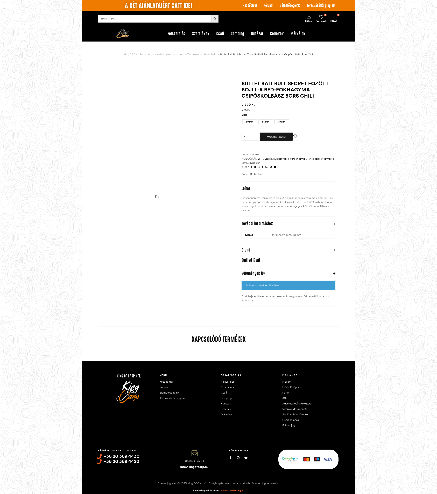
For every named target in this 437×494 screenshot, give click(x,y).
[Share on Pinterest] (271, 167)
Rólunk (268, 6)
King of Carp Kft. (129, 376)
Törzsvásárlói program (321, 6)
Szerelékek (227, 387)
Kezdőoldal (250, 6)
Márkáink (226, 414)
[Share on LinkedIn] (259, 167)
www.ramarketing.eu (232, 490)
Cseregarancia (291, 420)
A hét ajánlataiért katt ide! (158, 5)
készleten (255, 162)
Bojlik (260, 158)
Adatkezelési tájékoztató (297, 403)
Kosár (285, 392)
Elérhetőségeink (289, 6)
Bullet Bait (256, 174)
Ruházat (225, 403)
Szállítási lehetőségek (295, 414)
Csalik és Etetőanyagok (276, 158)
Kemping (226, 398)
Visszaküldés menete (295, 409)
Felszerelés (227, 381)
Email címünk (194, 461)
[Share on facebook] (251, 167)
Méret (244, 115)
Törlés (247, 110)
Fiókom (286, 381)
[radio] (249, 121)
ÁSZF (285, 398)
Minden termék (298, 158)
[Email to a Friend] (275, 167)
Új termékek (327, 158)
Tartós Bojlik (313, 158)
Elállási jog (288, 425)
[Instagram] (238, 457)
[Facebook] (230, 457)
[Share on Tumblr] (262, 167)
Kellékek (226, 409)
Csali (224, 392)
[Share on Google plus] (266, 167)
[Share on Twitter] (255, 167)
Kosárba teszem (276, 137)
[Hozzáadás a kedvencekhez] (295, 136)
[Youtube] (245, 457)
